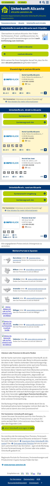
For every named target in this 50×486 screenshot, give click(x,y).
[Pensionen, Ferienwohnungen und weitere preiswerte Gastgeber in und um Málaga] (7, 311)
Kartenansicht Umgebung (30, 193)
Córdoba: (17, 279)
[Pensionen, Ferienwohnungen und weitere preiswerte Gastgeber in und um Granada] (7, 290)
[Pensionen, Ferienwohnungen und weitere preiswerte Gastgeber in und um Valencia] (7, 340)
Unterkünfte (8, 2)
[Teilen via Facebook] (23, 473)
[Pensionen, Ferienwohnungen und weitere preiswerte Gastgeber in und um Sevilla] (7, 325)
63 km (28, 227)
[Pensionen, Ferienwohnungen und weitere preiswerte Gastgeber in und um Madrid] (7, 299)
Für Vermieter (15, 479)
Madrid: (16, 298)
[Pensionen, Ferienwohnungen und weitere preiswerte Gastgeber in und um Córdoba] (7, 280)
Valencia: (16, 339)
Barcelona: (17, 258)
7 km (27, 84)
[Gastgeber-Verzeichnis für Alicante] (5, 9)
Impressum (34, 483)
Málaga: (16, 310)
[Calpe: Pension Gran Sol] (11, 222)
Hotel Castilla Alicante (31, 75)
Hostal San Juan (28, 158)
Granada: (16, 289)
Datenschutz (29, 479)
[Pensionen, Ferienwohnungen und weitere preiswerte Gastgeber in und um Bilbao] (7, 271)
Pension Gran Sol (28, 218)
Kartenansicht (32, 116)
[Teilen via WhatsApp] (34, 473)
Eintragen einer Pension (24, 443)
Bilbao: (16, 269)
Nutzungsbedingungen (17, 483)
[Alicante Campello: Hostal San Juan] (11, 163)
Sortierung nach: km (31, 122)
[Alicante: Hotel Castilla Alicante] (11, 79)
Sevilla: (16, 325)
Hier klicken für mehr (23, 101)
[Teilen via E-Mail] (40, 473)
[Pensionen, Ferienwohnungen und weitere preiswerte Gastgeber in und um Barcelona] (7, 260)
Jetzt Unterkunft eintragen (19, 428)
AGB (38, 479)
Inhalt (22, 2)
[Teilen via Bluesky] (28, 473)
